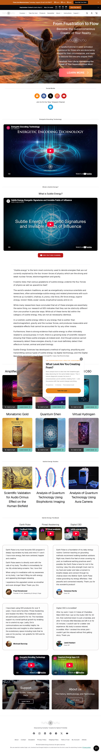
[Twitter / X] (61, 733)
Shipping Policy (54, 740)
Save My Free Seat (80, 2)
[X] (50, 96)
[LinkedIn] (45, 733)
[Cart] (96, 13)
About (58, 13)
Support (76, 13)
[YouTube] (63, 96)
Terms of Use (65, 740)
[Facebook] (43, 96)
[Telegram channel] (50, 107)
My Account (75, 740)
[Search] (87, 13)
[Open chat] (96, 748)
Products (42, 13)
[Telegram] (56, 733)
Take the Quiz (33, 13)
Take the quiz (63, 391)
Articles (84, 740)
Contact (23, 740)
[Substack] (37, 96)
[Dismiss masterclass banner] (98, 2)
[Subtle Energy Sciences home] (8, 13)
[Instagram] (57, 96)
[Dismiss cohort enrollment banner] (98, 7)
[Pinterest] (50, 733)
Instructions (68, 13)
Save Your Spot (75, 7)
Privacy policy (87, 747)
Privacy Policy (41, 740)
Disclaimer (31, 740)
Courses (22, 13)
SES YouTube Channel (52, 255)
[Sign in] (92, 13)
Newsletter (50, 13)
